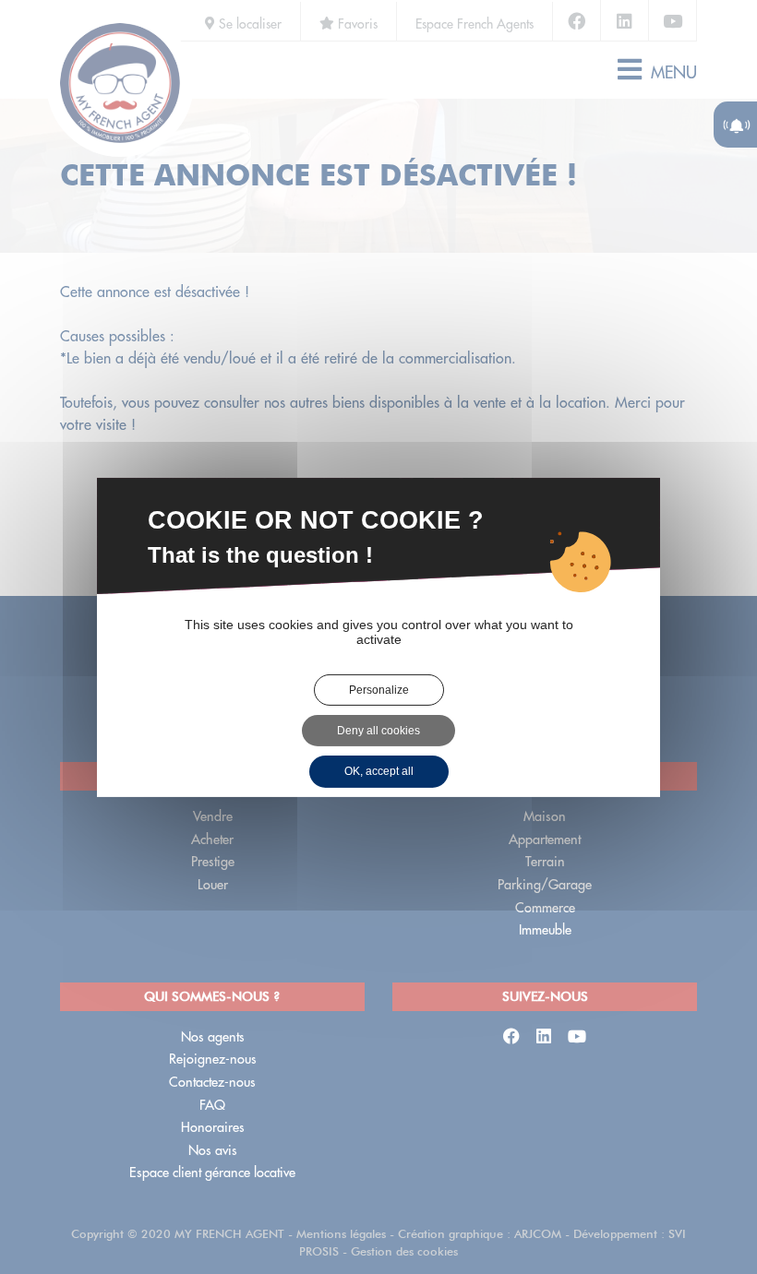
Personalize (379, 689)
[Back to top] (705, 1194)
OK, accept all (379, 771)
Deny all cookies (378, 730)
